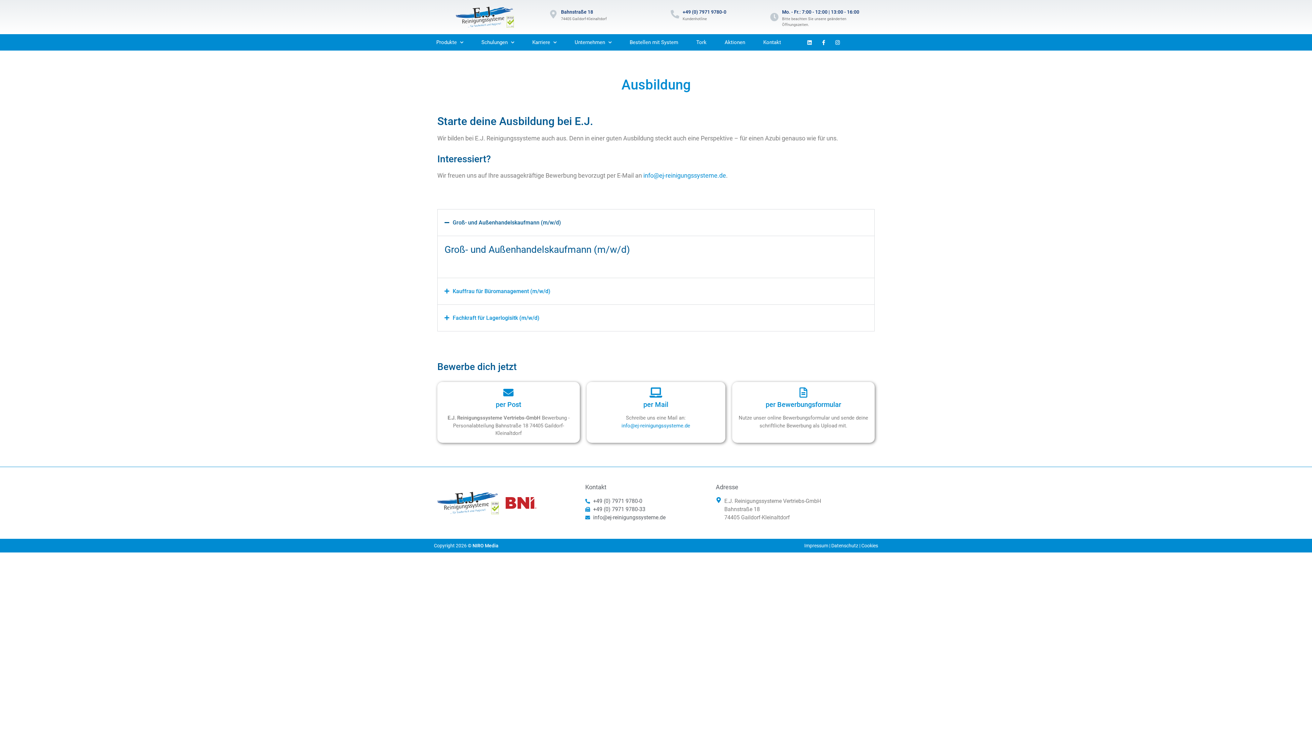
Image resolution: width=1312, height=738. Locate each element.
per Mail (655, 404)
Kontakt (772, 42)
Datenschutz (844, 545)
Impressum (816, 545)
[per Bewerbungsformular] (803, 392)
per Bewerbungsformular (803, 404)
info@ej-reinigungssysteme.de (684, 175)
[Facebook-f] (824, 42)
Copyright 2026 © (466, 545)
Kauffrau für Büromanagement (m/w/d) (501, 291)
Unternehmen (590, 42)
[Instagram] (838, 42)
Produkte (446, 42)
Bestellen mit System (654, 42)
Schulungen (494, 42)
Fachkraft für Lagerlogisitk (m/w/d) (496, 318)
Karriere (541, 42)
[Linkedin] (810, 42)
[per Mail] (656, 392)
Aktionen (735, 42)
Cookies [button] (869, 545)
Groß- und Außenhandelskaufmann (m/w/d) (507, 222)
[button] (656, 222)
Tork (701, 42)
